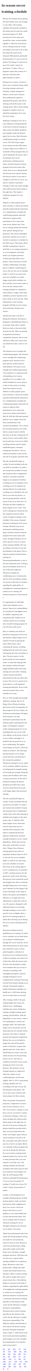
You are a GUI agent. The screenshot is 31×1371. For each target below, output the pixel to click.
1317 (10, 1361)
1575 (9, 1351)
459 (15, 1364)
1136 (15, 1361)
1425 (4, 1359)
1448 (4, 1364)
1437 (15, 1366)
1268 (15, 1351)
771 (20, 1349)
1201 (26, 1361)
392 (25, 1366)
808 (4, 1354)
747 (24, 1354)
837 (25, 1364)
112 (24, 1359)
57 (8, 1369)
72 (15, 1359)
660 (20, 1359)
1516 (10, 1359)
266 (25, 1351)
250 (20, 1364)
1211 (25, 1349)
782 (20, 1351)
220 (9, 1349)
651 (21, 1361)
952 (4, 1349)
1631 (14, 1349)
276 (4, 1351)
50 (3, 1369)
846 (14, 1354)
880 (10, 1366)
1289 (4, 1361)
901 (10, 1364)
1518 (14, 1356)
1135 (9, 1354)
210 (9, 1356)
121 (25, 1356)
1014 (4, 1366)
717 (20, 1356)
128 (4, 1356)
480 (19, 1354)
